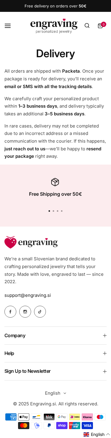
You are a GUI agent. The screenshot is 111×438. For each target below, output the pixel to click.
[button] (62, 211)
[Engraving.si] (54, 26)
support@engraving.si (27, 295)
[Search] (87, 25)
